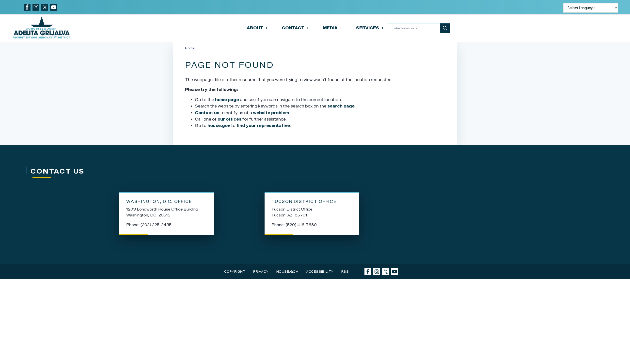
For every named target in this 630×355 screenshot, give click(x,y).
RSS (345, 271)
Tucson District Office (304, 201)
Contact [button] (295, 28)
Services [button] (370, 28)
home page (227, 99)
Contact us (207, 112)
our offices (229, 119)
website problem (271, 112)
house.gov (218, 125)
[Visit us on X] (44, 7)
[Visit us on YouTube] (53, 7)
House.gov (287, 271)
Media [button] (332, 28)
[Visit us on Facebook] (27, 7)
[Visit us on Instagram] (35, 7)
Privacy (260, 271)
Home (189, 48)
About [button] (257, 28)
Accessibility (319, 271)
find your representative (263, 125)
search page (341, 106)
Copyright (235, 271)
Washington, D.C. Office (159, 201)
